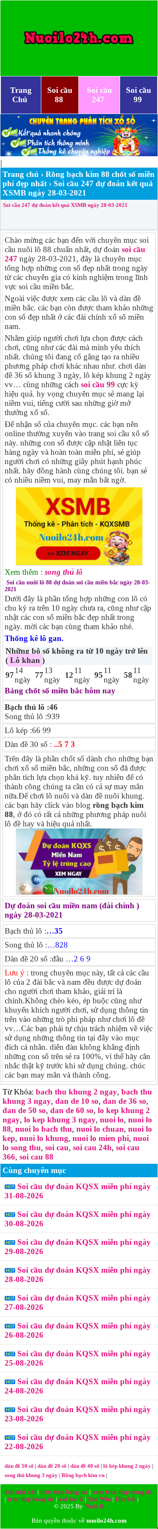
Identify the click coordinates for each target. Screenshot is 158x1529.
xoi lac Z (71, 1499)
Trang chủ (21, 174)
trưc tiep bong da (64, 1491)
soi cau (57, 1147)
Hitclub (125, 1499)
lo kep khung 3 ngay (60, 1119)
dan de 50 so (24, 1110)
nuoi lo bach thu (43, 1128)
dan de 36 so (124, 1101)
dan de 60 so (72, 1110)
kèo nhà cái (20, 1491)
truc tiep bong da (31, 1499)
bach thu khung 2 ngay (76, 1091)
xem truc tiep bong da (122, 1491)
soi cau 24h (92, 1147)
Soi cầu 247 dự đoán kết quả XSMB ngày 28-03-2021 (65, 205)
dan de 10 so (77, 1101)
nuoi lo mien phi (100, 1138)
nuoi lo (112, 1119)
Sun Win (99, 1499)
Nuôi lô (94, 1506)
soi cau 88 (36, 1156)
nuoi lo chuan (100, 1128)
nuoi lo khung (43, 1138)
